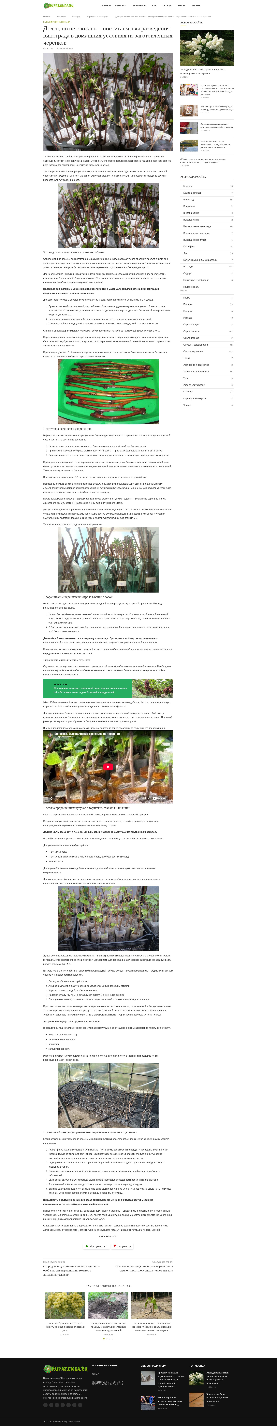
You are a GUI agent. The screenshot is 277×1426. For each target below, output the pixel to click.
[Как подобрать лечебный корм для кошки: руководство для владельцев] (189, 110)
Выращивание (208, 213)
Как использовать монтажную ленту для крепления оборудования (217, 125)
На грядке (61, 16)
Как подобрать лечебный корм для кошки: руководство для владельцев (217, 108)
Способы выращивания (208, 344)
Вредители (208, 206)
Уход (208, 378)
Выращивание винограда (97, 16)
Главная (106, 5)
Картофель (139, 5)
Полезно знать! (191, 286)
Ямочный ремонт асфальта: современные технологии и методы (170, 1401)
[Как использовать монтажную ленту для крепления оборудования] (189, 128)
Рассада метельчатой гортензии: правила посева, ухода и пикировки (202, 71)
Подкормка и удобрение (208, 280)
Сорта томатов (208, 331)
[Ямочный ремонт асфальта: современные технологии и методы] (148, 1403)
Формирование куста (208, 398)
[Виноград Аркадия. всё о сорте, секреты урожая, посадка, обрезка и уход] (65, 1305)
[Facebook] (45, 1405)
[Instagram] (57, 1405)
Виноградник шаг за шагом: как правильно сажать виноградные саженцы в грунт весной (108, 1327)
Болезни (208, 186)
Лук (154, 5)
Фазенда (208, 391)
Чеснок (196, 5)
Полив (208, 297)
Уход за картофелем (208, 385)
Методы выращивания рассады (208, 260)
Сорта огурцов (208, 324)
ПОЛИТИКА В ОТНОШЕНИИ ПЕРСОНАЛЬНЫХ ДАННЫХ (107, 1383)
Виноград (120, 5)
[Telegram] (74, 1405)
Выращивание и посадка (208, 233)
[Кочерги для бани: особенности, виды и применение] (196, 1400)
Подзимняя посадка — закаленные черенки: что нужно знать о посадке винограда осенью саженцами (151, 1327)
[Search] (232, 6)
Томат (181, 5)
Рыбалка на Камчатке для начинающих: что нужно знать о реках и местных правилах (215, 144)
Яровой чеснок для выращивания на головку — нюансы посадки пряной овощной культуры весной (171, 1379)
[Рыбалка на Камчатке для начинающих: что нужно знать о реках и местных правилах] (189, 145)
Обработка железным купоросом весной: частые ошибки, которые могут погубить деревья (203, 161)
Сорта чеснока (208, 338)
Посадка (208, 304)
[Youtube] (63, 1405)
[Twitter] (51, 1405)
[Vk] (68, 1405)
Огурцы (167, 5)
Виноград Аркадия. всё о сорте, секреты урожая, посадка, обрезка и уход (65, 1327)
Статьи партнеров (208, 351)
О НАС (95, 1374)
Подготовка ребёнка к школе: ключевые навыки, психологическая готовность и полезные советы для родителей (217, 90)
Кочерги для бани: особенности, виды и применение (217, 1398)
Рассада (208, 317)
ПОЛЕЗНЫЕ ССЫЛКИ (104, 1366)
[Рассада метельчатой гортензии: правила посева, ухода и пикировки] (207, 48)
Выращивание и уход (208, 239)
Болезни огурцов (208, 192)
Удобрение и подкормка (208, 364)
